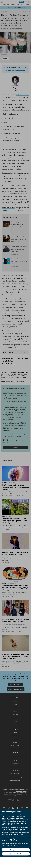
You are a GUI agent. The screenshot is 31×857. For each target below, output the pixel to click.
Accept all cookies (15, 850)
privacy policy (11, 839)
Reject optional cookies (16, 854)
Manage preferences (8, 843)
